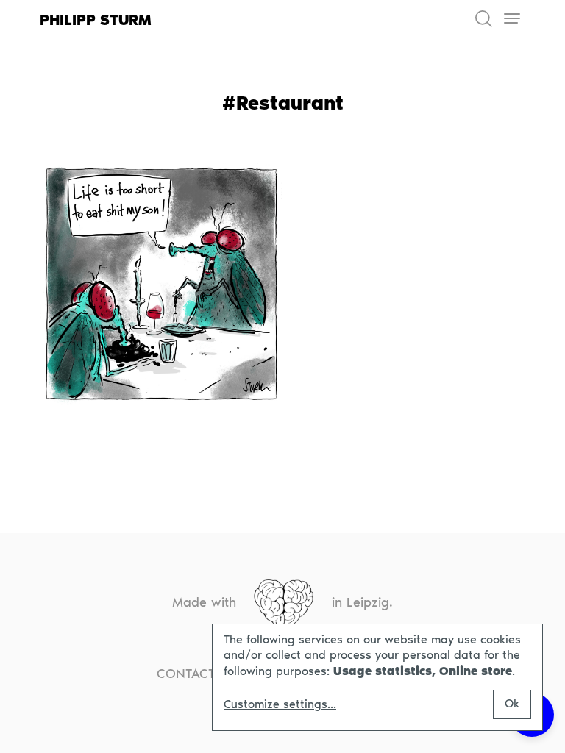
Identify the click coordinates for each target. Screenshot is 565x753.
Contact (186, 673)
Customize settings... (280, 704)
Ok (512, 703)
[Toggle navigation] (511, 19)
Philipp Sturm (96, 20)
